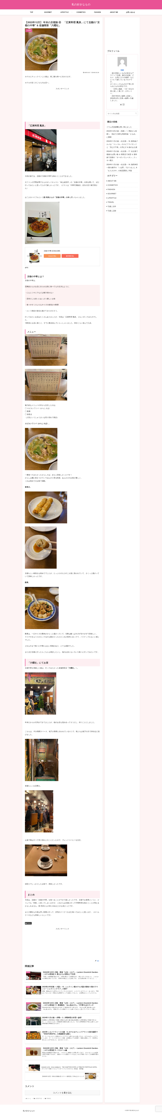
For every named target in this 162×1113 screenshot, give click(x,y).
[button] (136, 113)
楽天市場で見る (70, 256)
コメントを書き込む (62, 1093)
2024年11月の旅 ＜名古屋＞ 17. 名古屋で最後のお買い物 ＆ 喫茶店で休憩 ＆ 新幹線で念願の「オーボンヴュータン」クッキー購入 (122, 155)
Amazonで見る (52, 256)
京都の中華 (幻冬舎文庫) (52, 251)
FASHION (111, 189)
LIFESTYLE (112, 198)
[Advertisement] (62, 103)
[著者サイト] (121, 104)
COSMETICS (113, 185)
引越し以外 (112, 206)
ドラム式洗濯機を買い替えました (119, 127)
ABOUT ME (112, 181)
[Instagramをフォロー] (123, 104)
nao (122, 69)
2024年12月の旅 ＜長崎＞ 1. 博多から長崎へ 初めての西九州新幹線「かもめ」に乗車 (121, 134)
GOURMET (112, 193)
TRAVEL (29, 923)
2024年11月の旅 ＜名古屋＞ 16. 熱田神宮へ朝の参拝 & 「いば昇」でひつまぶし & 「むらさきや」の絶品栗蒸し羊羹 (122, 167)
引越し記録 (112, 210)
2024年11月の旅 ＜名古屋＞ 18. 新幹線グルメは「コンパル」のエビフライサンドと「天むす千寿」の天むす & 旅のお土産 (122, 144)
